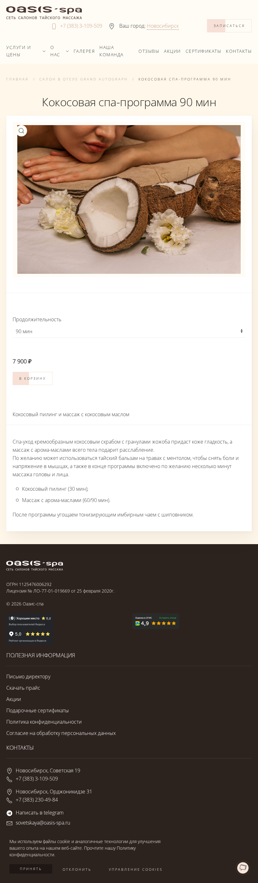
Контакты (239, 51)
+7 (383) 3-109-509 (81, 25)
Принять (31, 868)
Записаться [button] (229, 25)
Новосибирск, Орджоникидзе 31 (54, 791)
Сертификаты (204, 51)
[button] (21, 130)
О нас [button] (55, 51)
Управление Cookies (136, 869)
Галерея (84, 51)
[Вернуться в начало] (44, 12)
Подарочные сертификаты (37, 710)
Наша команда (111, 51)
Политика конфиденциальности (44, 721)
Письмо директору (28, 676)
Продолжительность (37, 319)
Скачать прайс (23, 687)
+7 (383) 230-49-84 (37, 799)
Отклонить (77, 869)
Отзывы (148, 51)
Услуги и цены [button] (18, 51)
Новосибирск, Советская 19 (48, 770)
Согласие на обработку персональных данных (61, 733)
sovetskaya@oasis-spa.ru (43, 822)
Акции (172, 51)
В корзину (32, 378)
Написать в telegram (40, 812)
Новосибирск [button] (163, 25)
